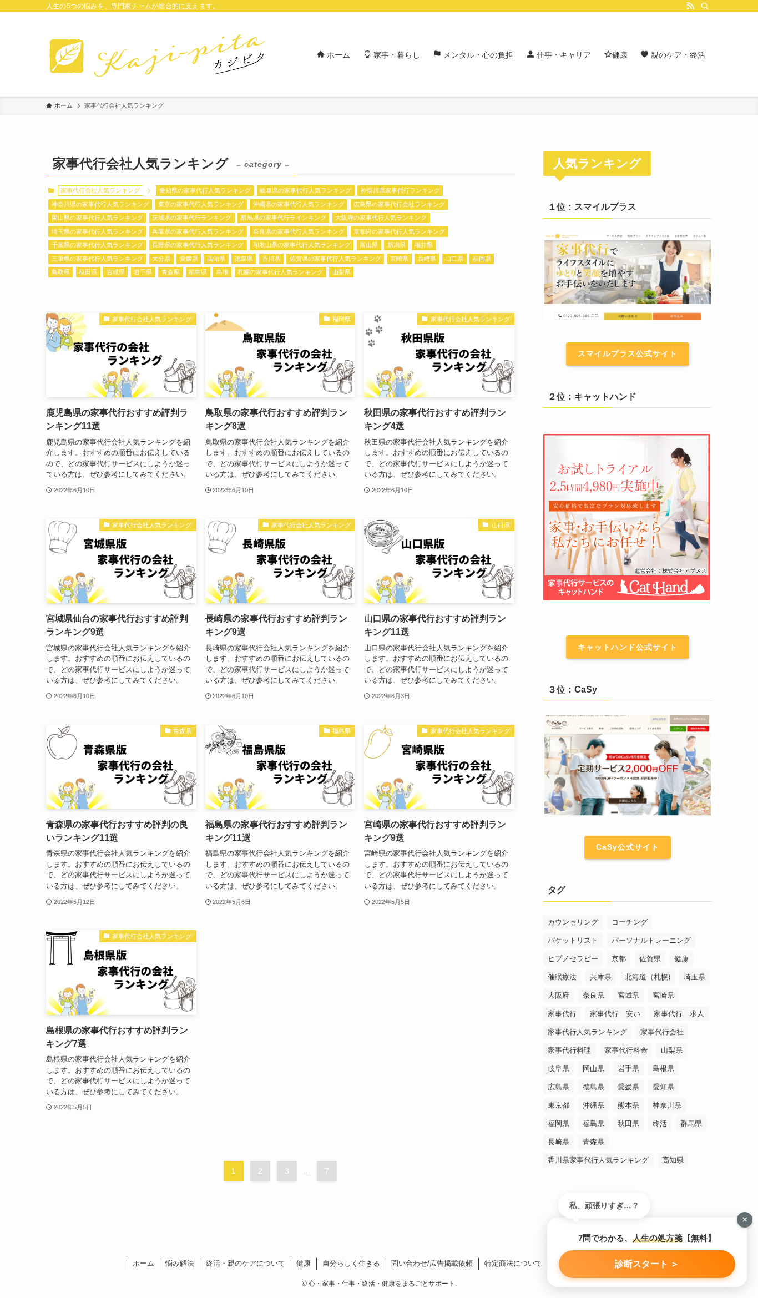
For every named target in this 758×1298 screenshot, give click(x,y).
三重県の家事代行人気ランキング (97, 258)
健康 (681, 958)
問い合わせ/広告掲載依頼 (432, 1263)
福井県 (424, 244)
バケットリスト (573, 940)
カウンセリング (573, 922)
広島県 (558, 1087)
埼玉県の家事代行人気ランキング (97, 231)
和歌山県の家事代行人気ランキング (302, 244)
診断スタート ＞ (647, 1264)
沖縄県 (593, 1105)
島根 (222, 272)
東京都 (558, 1105)
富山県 (369, 244)
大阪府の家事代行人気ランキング (381, 217)
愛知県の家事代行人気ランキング (205, 190)
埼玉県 (694, 977)
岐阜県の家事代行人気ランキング (305, 190)
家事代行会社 (662, 1032)
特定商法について (513, 1263)
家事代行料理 (569, 1050)
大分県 (161, 258)
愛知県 (663, 1087)
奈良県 (593, 995)
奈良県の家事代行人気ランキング (299, 231)
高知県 (216, 258)
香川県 (271, 258)
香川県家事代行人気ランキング (598, 1160)
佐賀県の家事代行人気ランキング (335, 258)
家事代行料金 (626, 1050)
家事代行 (562, 1013)
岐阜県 (558, 1068)
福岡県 (482, 258)
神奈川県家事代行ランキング (400, 190)
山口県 (454, 258)
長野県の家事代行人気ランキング (198, 244)
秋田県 (88, 272)
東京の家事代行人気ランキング (201, 204)
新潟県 (396, 244)
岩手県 (143, 272)
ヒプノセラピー (573, 958)
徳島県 (244, 258)
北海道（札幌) (647, 977)
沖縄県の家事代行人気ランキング (299, 204)
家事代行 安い (615, 1013)
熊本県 (628, 1105)
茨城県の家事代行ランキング (191, 217)
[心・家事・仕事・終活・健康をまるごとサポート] (157, 54)
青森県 (170, 272)
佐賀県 (650, 958)
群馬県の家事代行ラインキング (283, 217)
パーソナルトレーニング (651, 940)
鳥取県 (61, 272)
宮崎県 (399, 258)
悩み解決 (179, 1263)
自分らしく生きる (351, 1263)
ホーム (143, 1263)
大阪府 (558, 995)
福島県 (198, 272)
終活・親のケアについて (245, 1263)
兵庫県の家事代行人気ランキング (198, 231)
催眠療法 (562, 977)
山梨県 (341, 272)
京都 (619, 958)
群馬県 (691, 1123)
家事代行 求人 (679, 1013)
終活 (660, 1123)
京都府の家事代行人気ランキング (399, 231)
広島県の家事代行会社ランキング (399, 204)
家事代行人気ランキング (587, 1032)
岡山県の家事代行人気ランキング (97, 217)
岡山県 (593, 1068)
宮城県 (116, 272)
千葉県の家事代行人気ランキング (97, 244)
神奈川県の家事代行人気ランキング (100, 204)
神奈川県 (667, 1105)
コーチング (630, 922)
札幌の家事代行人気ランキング (280, 272)
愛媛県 (189, 258)
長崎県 (427, 258)
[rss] (690, 6)
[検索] (705, 6)
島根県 (663, 1068)
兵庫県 (601, 977)
